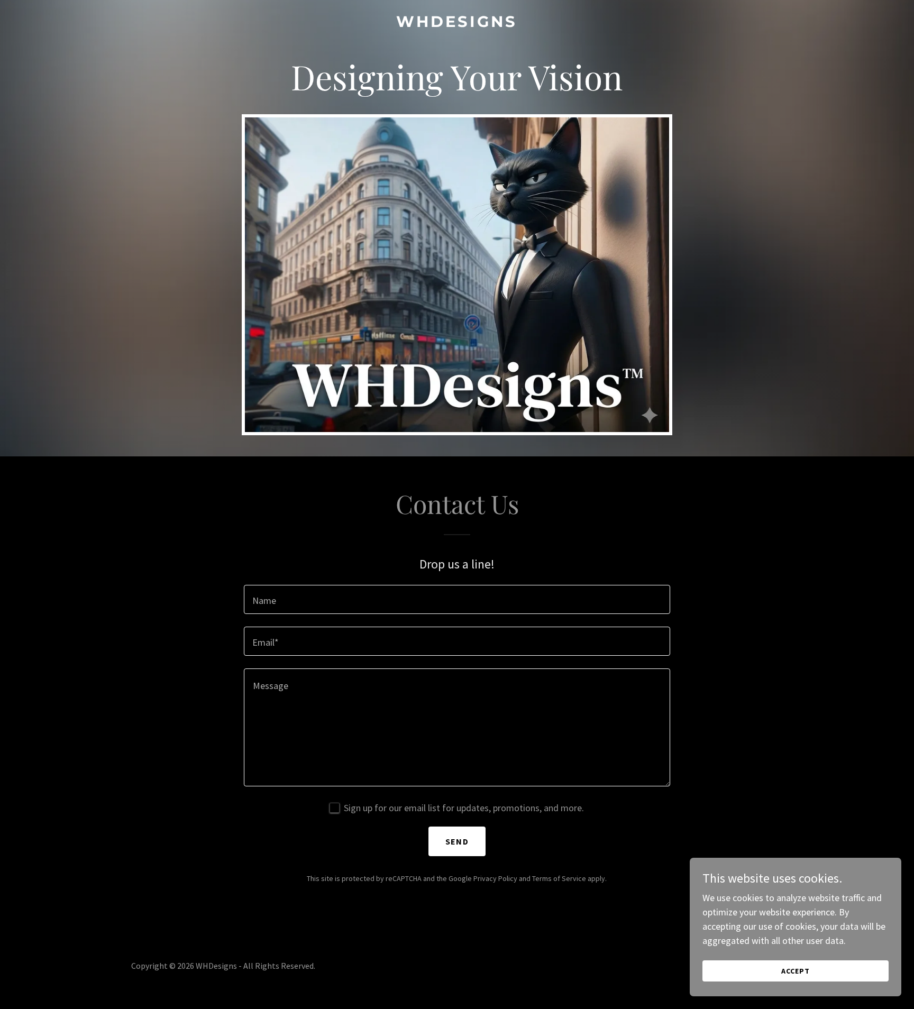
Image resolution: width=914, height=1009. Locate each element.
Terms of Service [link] (559, 878)
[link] (457, 23)
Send (457, 841)
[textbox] (457, 599)
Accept (795, 971)
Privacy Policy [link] (495, 878)
